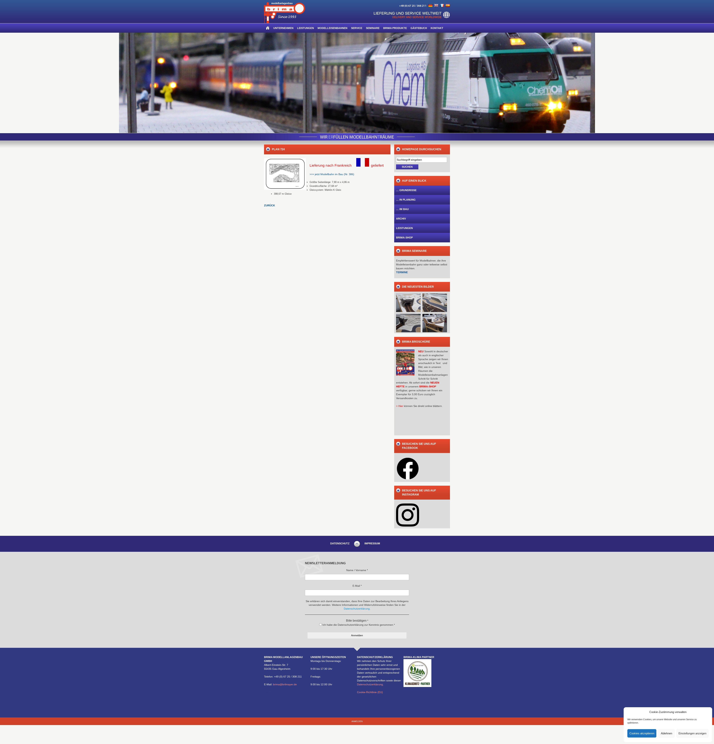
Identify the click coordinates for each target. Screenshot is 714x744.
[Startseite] (267, 28)
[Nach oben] (357, 546)
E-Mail (357, 585)
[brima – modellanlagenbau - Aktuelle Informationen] (284, 22)
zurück (269, 205)
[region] (357, 83)
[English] (436, 5)
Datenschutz (340, 543)
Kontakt (437, 28)
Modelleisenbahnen (332, 28)
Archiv (401, 218)
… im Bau (402, 209)
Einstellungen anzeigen (692, 733)
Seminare (372, 28)
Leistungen (305, 28)
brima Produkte (395, 28)
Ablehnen (666, 733)
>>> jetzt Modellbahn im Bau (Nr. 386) (332, 174)
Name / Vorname (357, 570)
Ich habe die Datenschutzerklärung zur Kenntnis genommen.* (358, 624)
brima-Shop (404, 237)
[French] (442, 5)
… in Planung (406, 199)
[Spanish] (448, 5)
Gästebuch (419, 28)
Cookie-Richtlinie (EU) (370, 692)
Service (356, 28)
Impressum (372, 543)
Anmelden (357, 721)
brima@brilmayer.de (285, 684)
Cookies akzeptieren (641, 733)
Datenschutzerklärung (370, 684)
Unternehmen (283, 28)
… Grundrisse (406, 190)
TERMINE (402, 272)
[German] (430, 5)
